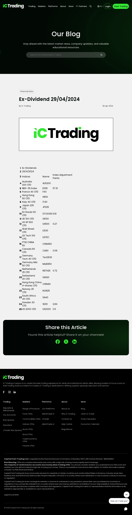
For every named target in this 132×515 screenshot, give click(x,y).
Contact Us (66, 419)
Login (107, 6)
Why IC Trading (68, 414)
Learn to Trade (87, 414)
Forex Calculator (88, 419)
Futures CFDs (28, 445)
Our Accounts (9, 415)
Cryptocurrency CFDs (30, 440)
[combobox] (100, 6)
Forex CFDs (27, 414)
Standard (7, 425)
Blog (83, 408)
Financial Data (26, 91)
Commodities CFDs (31, 419)
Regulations (66, 429)
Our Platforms (48, 408)
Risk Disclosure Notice (24, 469)
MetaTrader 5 (48, 414)
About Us (65, 408)
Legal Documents (11, 495)
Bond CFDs (28, 434)
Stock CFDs (28, 429)
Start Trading (121, 6)
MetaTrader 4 (48, 424)
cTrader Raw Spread (12, 430)
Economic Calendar (90, 424)
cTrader (45, 419)
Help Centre (66, 424)
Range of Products (31, 408)
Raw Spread (8, 420)
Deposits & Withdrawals (8, 409)
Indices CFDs (28, 424)
